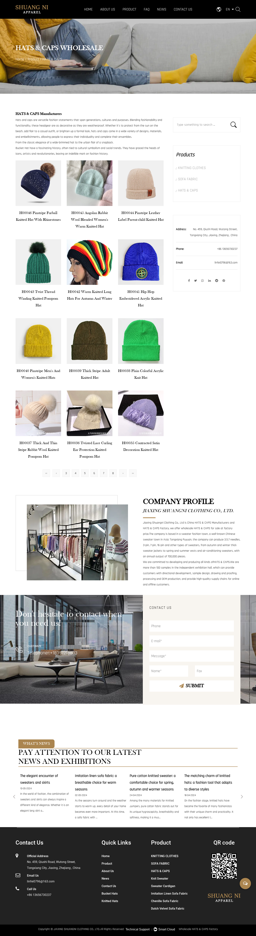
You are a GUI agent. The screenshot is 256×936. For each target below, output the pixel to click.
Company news (166, 16)
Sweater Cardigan (163, 886)
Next (242, 797)
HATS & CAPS (221, 562)
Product (129, 9)
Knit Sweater (159, 878)
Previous (14, 797)
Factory (105, 16)
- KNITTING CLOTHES (191, 167)
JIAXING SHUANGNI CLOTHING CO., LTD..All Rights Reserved (89, 929)
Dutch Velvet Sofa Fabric (167, 908)
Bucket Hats (110, 893)
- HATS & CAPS (187, 190)
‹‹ (46, 473)
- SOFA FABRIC (187, 179)
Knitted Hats (110, 901)
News (161, 9)
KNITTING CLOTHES (133, 16)
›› (133, 473)
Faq (147, 9)
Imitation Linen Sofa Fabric (169, 893)
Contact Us (183, 9)
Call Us (31, 889)
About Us (107, 9)
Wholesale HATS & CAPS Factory (198, 929)
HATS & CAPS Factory (156, 528)
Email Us (33, 875)
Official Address (37, 856)
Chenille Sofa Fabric (164, 901)
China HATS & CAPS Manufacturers (208, 523)
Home (88, 9)
